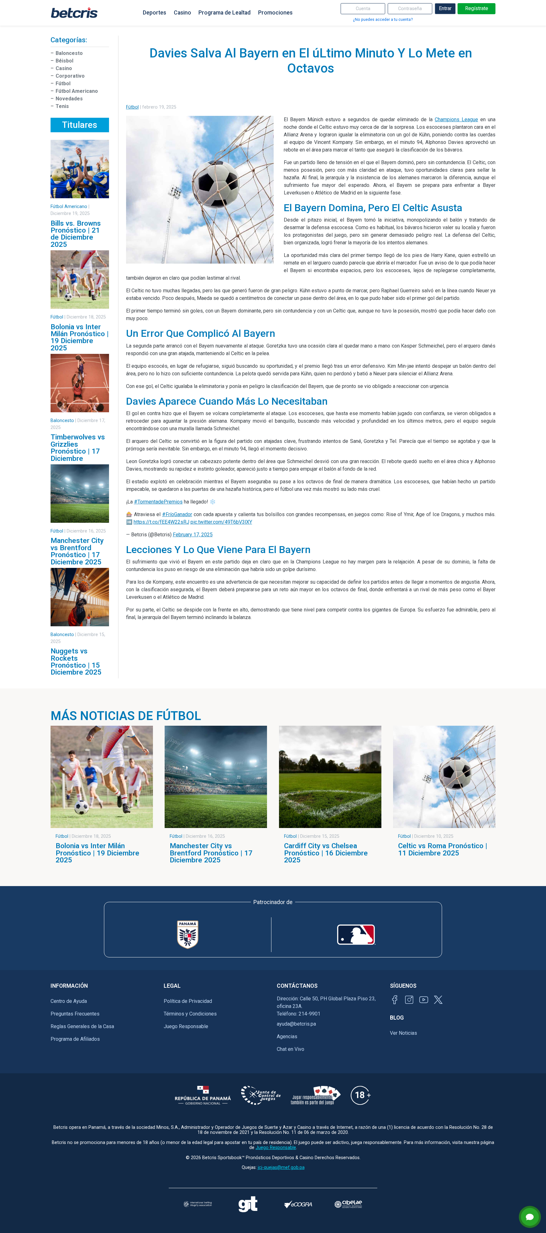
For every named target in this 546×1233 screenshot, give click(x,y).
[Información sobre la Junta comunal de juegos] (261, 1095)
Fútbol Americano (77, 91)
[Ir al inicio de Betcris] (74, 12)
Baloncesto (69, 53)
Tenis (62, 106)
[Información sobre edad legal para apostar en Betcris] (361, 1095)
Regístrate (476, 8)
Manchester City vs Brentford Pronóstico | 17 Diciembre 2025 (77, 551)
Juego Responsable (186, 1026)
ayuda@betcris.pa (296, 1024)
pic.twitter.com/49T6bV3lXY (221, 522)
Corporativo (70, 76)
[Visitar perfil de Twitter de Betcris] (438, 999)
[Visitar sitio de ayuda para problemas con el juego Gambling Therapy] (248, 1204)
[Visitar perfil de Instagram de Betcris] (409, 999)
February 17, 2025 (193, 535)
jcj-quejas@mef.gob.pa (281, 1167)
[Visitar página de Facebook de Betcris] (394, 999)
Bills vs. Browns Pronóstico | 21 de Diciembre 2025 (76, 233)
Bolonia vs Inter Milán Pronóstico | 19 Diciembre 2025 (80, 337)
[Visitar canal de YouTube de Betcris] (423, 999)
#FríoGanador (177, 514)
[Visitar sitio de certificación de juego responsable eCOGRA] (298, 1204)
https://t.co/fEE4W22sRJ (161, 522)
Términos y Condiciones (190, 1014)
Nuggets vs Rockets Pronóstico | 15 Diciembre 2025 (76, 661)
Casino (182, 12)
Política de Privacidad (188, 1001)
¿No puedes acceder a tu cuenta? (383, 19)
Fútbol (63, 83)
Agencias (287, 1036)
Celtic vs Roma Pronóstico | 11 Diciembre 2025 (442, 849)
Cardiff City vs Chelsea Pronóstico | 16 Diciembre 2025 (326, 853)
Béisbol (64, 61)
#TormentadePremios (158, 502)
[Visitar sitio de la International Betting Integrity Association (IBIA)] (198, 1204)
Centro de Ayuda (69, 1001)
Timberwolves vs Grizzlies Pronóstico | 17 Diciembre (78, 447)
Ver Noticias (403, 1033)
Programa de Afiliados (75, 1039)
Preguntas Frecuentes (75, 1014)
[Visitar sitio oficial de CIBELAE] (348, 1204)
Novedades (69, 99)
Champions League (456, 119)
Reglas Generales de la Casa (82, 1026)
